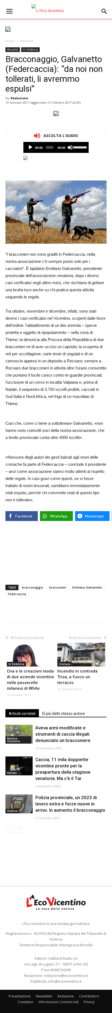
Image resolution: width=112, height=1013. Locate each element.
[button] (104, 11)
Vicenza (12, 811)
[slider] (79, 147)
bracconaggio (32, 587)
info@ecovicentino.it (65, 981)
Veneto (12, 773)
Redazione (19, 98)
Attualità (26, 41)
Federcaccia (17, 594)
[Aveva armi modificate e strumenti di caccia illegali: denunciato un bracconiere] (19, 734)
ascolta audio (30, 147)
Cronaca (64, 664)
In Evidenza (30, 49)
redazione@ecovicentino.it (66, 975)
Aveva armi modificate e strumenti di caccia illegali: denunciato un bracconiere (63, 734)
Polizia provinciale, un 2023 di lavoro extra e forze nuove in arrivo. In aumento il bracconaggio (70, 804)
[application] (56, 147)
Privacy (89, 1002)
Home (10, 41)
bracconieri (57, 587)
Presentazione (20, 996)
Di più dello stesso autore (63, 713)
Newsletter (44, 996)
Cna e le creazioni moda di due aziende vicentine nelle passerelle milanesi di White (30, 680)
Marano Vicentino (13, 740)
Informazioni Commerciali (59, 1002)
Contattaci (25, 1002)
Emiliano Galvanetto (87, 587)
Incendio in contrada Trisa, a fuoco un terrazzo (77, 677)
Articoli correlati (22, 713)
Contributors (89, 996)
